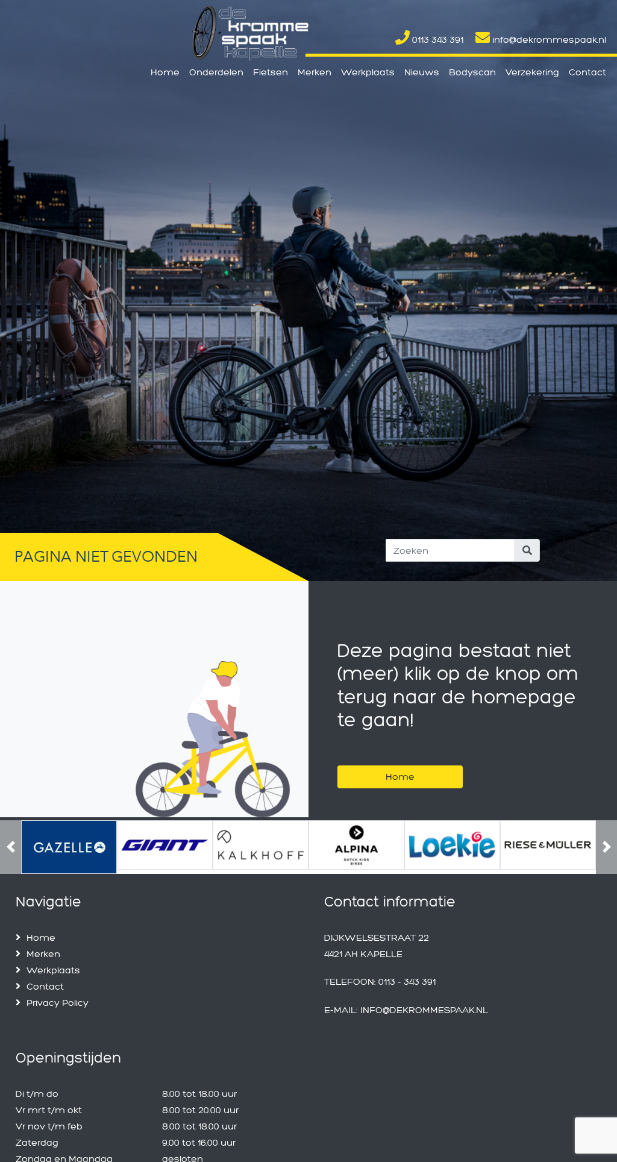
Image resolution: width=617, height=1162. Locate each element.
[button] (10, 845)
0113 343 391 (436, 39)
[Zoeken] (527, 550)
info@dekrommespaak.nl (548, 39)
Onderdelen (216, 72)
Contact (587, 72)
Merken (314, 72)
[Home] (400, 761)
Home (165, 72)
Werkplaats (368, 72)
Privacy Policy (58, 999)
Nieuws (421, 72)
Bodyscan (472, 72)
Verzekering (532, 72)
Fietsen (270, 72)
